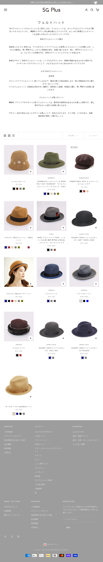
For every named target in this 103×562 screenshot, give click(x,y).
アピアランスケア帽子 (43, 480)
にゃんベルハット (19, 181)
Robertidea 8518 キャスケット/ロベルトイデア (84, 182)
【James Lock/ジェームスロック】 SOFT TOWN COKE (84, 238)
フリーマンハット (84, 294)
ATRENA (51, 290)
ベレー (37, 459)
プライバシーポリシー (13, 436)
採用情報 (7, 448)
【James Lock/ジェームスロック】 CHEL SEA (51, 349)
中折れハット (40, 444)
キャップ (38, 455)
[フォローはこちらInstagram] (18, 536)
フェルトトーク (19, 348)
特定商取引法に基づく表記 (14, 440)
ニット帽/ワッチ (41, 463)
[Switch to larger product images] (5, 135)
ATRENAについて (10, 506)
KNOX (51, 234)
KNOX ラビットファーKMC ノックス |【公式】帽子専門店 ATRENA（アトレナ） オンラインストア (51, 240)
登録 (68, 527)
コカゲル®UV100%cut (43, 432)
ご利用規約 (8, 432)
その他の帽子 (40, 484)
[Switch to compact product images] (13, 135)
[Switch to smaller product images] (9, 135)
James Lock (84, 234)
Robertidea (84, 178)
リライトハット (51, 294)
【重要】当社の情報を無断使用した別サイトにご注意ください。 (51, 2)
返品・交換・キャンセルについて (86, 440)
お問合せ (7, 452)
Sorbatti (51, 178)
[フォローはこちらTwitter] (12, 536)
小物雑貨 (38, 488)
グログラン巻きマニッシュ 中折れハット (19, 238)
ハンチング (39, 472)
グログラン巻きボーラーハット (18, 294)
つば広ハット (40, 436)
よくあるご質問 (79, 444)
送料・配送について (80, 436)
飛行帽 (37, 476)
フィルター (93, 136)
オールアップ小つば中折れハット (19, 406)
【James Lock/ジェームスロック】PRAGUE (84, 349)
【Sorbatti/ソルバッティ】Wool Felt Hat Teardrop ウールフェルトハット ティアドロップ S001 (51, 184)
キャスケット (40, 468)
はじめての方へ (79, 432)
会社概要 (7, 444)
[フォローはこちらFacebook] (5, 536)
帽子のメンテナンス (12, 515)
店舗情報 (7, 511)
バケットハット (41, 440)
